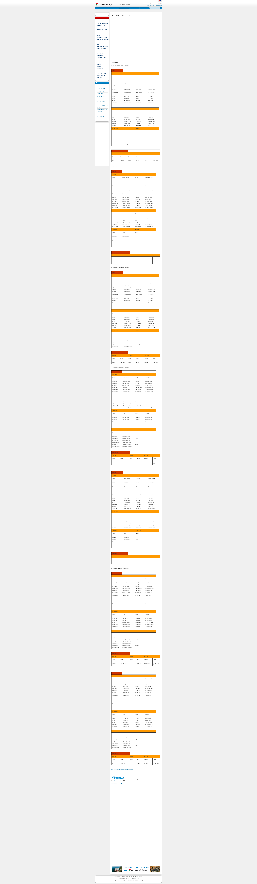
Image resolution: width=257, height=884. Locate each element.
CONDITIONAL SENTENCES (102, 37)
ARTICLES (99, 64)
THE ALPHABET (100, 62)
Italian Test (110, 7)
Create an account (159, 5)
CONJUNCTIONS (100, 53)
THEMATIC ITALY (100, 93)
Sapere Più (116, 780)
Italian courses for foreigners (117, 783)
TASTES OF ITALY (100, 91)
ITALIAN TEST (99, 77)
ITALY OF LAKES (100, 116)
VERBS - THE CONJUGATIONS (102, 46)
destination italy (131, 880)
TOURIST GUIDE (100, 119)
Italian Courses (144, 7)
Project (103, 7)
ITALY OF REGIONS (101, 86)
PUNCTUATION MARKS (101, 57)
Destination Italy (134, 7)
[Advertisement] (102, 144)
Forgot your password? (151, 5)
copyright (141, 880)
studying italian (123, 880)
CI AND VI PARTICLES (101, 75)
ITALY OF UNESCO (100, 96)
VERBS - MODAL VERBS (101, 48)
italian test (117, 880)
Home (98, 7)
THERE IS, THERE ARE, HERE (102, 23)
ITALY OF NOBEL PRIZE (102, 98)
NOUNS (98, 35)
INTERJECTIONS (100, 68)
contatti (136, 880)
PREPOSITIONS (100, 55)
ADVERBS (99, 66)
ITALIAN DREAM (100, 113)
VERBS (98, 44)
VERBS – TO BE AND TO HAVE (102, 39)
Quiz (117, 7)
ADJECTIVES (99, 59)
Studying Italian (124, 7)
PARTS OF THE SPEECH (101, 73)
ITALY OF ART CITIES (101, 88)
